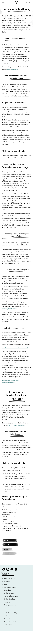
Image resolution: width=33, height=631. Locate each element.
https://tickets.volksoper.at (17, 425)
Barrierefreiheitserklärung (11, 596)
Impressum (7, 581)
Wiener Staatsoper (9, 619)
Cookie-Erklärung (9, 593)
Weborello (6, 549)
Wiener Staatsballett (10, 622)
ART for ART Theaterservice (11, 625)
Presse (5, 573)
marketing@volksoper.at (9, 309)
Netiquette (7, 602)
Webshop (6, 540)
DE (26, 2)
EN (29, 2)
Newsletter (6, 545)
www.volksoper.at (12, 69)
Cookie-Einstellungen (10, 599)
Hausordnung (7, 590)
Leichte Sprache (8, 554)
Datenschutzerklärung (10, 587)
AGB (5, 584)
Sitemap (6, 608)
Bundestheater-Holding (10, 613)
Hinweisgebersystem (10, 605)
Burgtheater (7, 616)
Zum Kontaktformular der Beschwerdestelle (15, 348)
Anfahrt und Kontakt (9, 578)
